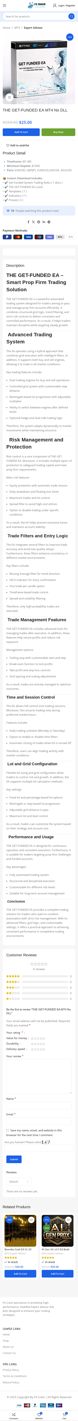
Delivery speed (16, 1049)
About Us (8, 1347)
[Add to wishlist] (31, 1220)
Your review (15, 1056)
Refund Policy (11, 1382)
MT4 (17, 27)
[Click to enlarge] (9, 97)
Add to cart (21, 132)
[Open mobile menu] (4, 5)
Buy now (58, 132)
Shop (6, 1340)
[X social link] (33, 222)
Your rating (14, 1033)
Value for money (17, 1038)
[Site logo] (37, 5)
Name (11, 1099)
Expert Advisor (33, 27)
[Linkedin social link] (43, 222)
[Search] (71, 16)
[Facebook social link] (28, 222)
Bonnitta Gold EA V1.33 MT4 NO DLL (18, 1251)
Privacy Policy (11, 1370)
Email (11, 1114)
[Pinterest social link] (38, 222)
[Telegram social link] (49, 222)
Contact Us (9, 1353)
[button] (20, 1274)
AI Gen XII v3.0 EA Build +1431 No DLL (55, 1251)
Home (6, 27)
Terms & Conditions (15, 1376)
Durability (12, 1043)
